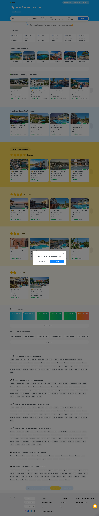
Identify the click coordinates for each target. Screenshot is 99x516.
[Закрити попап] (64, 253)
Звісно (57, 261)
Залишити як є (42, 261)
